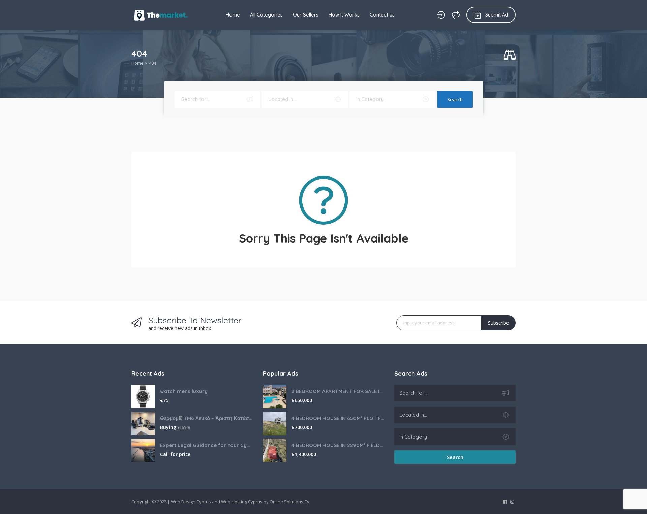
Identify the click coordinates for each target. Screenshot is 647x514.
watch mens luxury (184, 391)
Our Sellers (305, 14)
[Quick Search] (510, 55)
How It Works (344, 14)
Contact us (382, 14)
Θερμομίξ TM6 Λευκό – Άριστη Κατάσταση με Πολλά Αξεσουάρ (206, 418)
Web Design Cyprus (191, 502)
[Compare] (456, 15)
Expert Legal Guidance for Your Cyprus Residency (206, 445)
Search (455, 99)
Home (233, 14)
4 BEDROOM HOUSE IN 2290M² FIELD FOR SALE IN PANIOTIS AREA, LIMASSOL (337, 445)
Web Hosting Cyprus (242, 502)
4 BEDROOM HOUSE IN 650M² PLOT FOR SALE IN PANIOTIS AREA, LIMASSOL (337, 418)
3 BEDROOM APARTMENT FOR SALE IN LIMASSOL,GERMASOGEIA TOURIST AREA (337, 391)
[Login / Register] (441, 15)
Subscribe (498, 323)
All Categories (266, 14)
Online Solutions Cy (289, 502)
